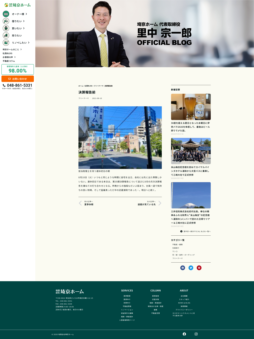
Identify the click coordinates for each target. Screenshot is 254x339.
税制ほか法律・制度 (155, 306)
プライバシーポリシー (184, 310)
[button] (182, 267)
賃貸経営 (155, 296)
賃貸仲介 (127, 299)
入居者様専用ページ (127, 320)
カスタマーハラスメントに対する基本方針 (184, 314)
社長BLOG (7, 53)
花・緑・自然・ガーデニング (183, 255)
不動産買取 (127, 306)
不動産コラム (9, 61)
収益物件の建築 (127, 313)
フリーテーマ (98, 86)
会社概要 (184, 296)
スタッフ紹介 (184, 299)
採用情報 (184, 306)
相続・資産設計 (127, 316)
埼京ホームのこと (11, 49)
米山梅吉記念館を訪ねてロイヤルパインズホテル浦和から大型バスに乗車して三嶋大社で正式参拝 (190, 170)
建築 (155, 310)
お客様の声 (8, 57)
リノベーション (127, 310)
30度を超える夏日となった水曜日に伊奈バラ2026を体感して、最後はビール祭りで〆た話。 (190, 126)
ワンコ (175, 251)
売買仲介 (127, 303)
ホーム (80, 86)
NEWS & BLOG (184, 303)
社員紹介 (175, 248)
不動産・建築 (177, 244)
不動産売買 (155, 313)
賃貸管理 (127, 296)
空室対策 (155, 299)
